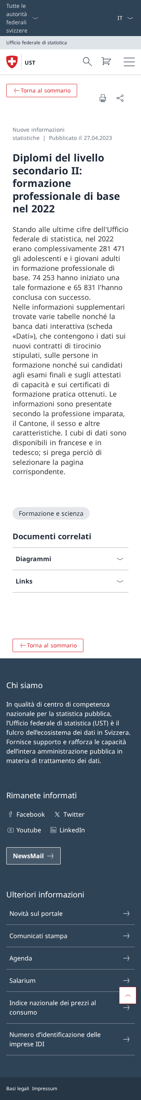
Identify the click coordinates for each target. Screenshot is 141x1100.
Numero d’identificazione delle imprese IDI (55, 1039)
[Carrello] (106, 61)
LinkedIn (72, 830)
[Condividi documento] (119, 98)
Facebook (30, 814)
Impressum (44, 1088)
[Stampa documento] (102, 98)
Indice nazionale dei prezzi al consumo (52, 1008)
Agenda (20, 958)
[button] (127, 995)
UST (30, 62)
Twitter (73, 814)
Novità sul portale (36, 913)
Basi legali (17, 1088)
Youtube (28, 830)
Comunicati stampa (38, 935)
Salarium (22, 980)
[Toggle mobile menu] (129, 62)
